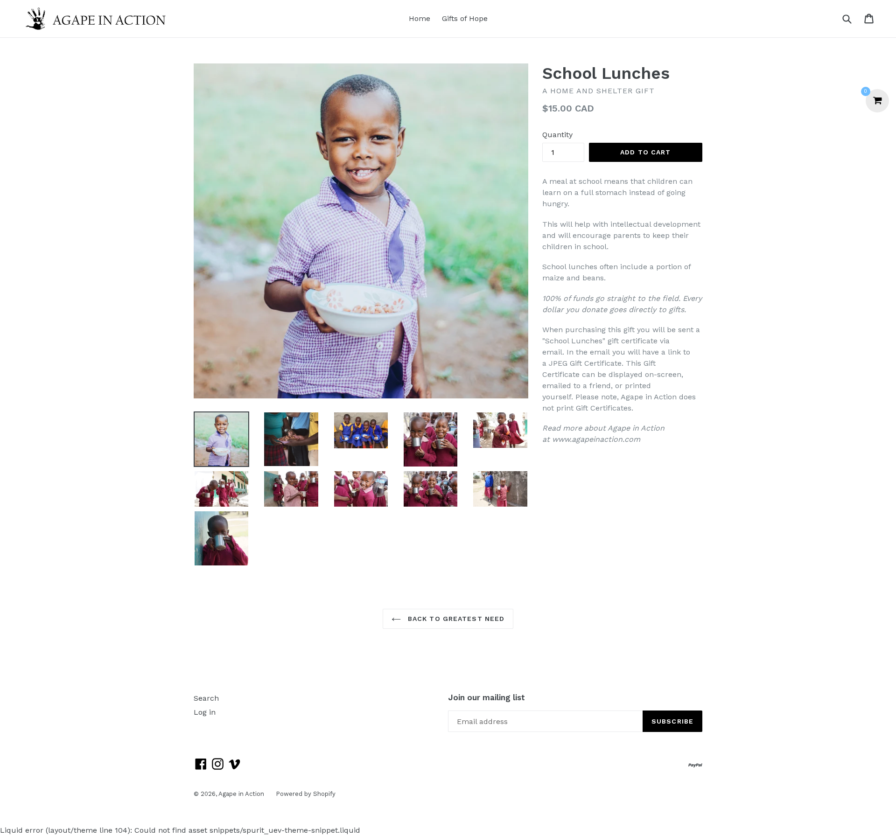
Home (419, 18)
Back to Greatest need (455, 618)
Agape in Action (241, 793)
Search (206, 698)
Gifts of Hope (465, 18)
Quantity (557, 134)
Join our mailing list (486, 697)
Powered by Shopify (306, 793)
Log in (205, 712)
